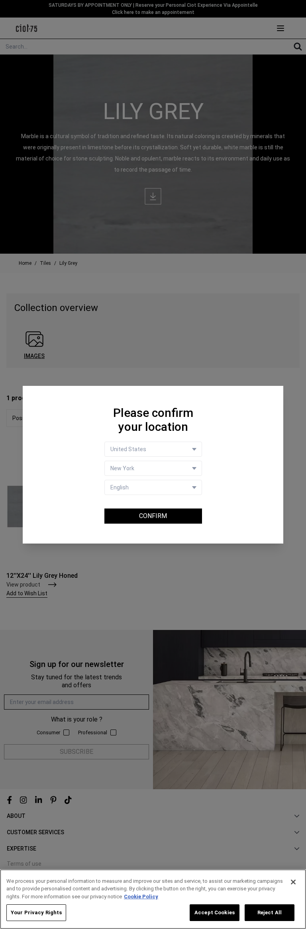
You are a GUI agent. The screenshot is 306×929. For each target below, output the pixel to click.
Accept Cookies (214, 912)
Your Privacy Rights (36, 912)
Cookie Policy (141, 897)
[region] (153, 899)
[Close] (293, 882)
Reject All (269, 912)
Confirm (153, 516)
